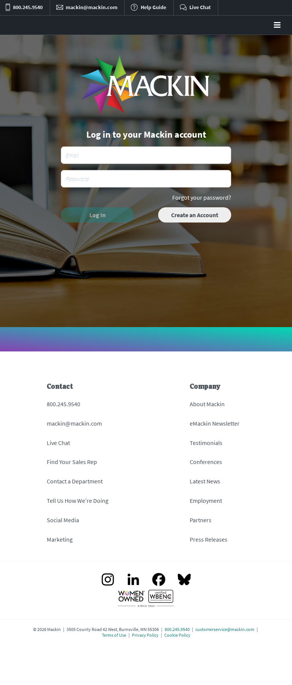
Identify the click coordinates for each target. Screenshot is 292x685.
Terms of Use (114, 635)
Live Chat (58, 443)
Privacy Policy (145, 635)
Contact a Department (75, 481)
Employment (206, 500)
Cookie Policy (177, 635)
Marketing (60, 539)
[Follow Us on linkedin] (133, 580)
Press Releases (208, 539)
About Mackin (207, 404)
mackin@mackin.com (74, 423)
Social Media (63, 520)
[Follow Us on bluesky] (184, 580)
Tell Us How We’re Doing (77, 500)
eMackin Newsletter (215, 423)
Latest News (205, 481)
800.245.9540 (63, 404)
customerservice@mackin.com (224, 629)
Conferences (206, 462)
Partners (200, 520)
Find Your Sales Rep (72, 462)
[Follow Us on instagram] (107, 580)
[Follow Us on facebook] (158, 580)
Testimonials (206, 443)
